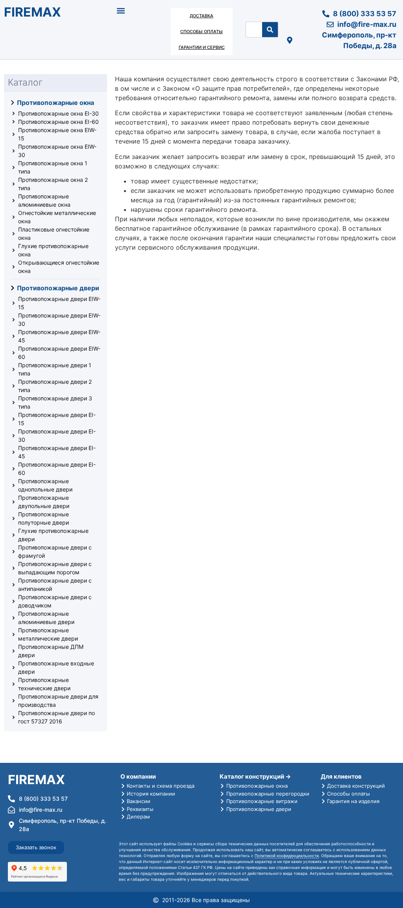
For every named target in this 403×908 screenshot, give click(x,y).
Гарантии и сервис (202, 47)
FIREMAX (32, 12)
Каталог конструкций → (255, 776)
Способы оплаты (201, 31)
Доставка (201, 16)
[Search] (270, 29)
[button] (121, 10)
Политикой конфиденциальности (287, 855)
